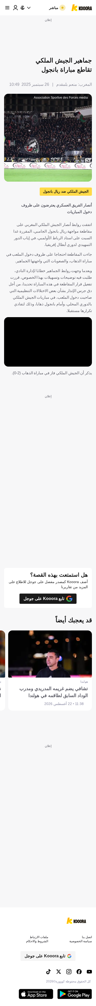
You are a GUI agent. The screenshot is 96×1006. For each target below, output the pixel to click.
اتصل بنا (87, 937)
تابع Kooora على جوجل (44, 598)
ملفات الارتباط (39, 937)
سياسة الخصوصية (80, 941)
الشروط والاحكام (37, 941)
